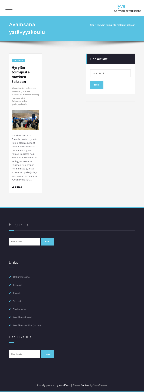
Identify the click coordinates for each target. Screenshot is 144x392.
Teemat (17, 301)
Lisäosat (17, 285)
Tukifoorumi (19, 309)
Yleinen (27, 91)
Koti (92, 24)
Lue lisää (17, 186)
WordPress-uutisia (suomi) (27, 325)
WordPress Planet (22, 317)
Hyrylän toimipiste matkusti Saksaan (116, 24)
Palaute (17, 293)
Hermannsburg (31, 94)
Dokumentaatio (21, 276)
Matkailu (16, 91)
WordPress (64, 385)
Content (85, 385)
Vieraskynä (18, 88)
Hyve (119, 6)
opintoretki (19, 97)
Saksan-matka (19, 101)
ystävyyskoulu (19, 104)
